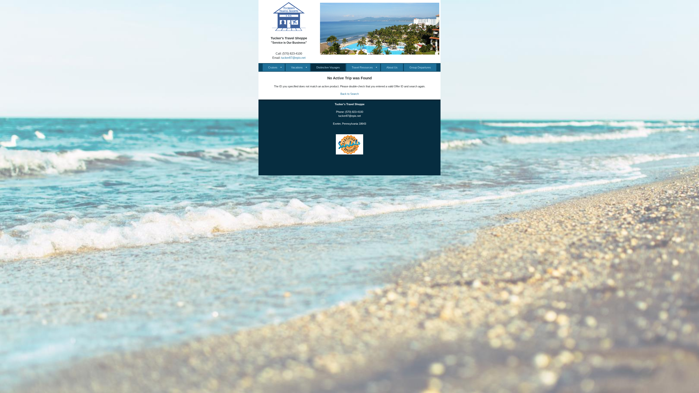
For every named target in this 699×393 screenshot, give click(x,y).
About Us (392, 67)
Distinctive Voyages (328, 67)
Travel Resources (362, 67)
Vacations (297, 67)
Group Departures (420, 67)
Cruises (272, 67)
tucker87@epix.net (293, 57)
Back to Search (349, 93)
